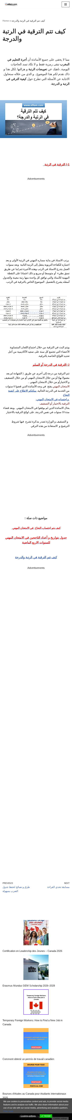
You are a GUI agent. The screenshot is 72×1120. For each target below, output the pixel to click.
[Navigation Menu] (65, 4)
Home (6, 20)
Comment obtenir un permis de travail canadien (28, 1059)
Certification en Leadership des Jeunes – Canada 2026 (32, 950)
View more (8, 1111)
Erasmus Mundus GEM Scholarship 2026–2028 (29, 985)
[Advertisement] (36, 217)
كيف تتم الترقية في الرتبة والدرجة (36, 557)
